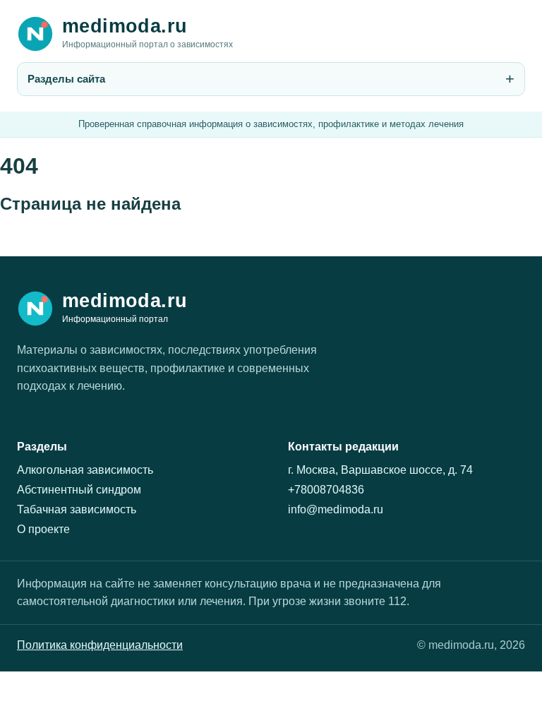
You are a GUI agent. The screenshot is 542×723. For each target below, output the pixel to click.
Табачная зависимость (76, 509)
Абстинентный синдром (79, 490)
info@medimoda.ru (335, 509)
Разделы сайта (66, 79)
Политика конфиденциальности (100, 645)
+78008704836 (326, 490)
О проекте (43, 529)
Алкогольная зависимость (85, 470)
